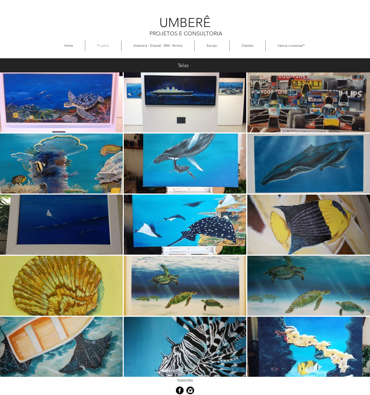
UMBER (181, 22)
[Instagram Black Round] (190, 390)
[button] (61, 102)
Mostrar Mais (185, 379)
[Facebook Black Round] (180, 390)
